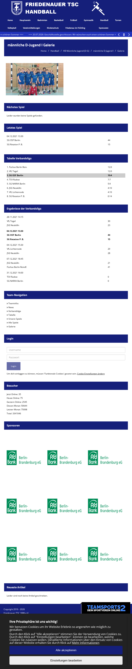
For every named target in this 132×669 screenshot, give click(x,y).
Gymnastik (88, 20)
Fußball (73, 20)
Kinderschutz (53, 27)
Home (10, 20)
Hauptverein (25, 20)
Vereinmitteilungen (31, 27)
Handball (104, 20)
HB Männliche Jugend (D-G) (76, 50)
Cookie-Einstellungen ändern (91, 373)
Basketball (58, 20)
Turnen (118, 20)
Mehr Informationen (85, 643)
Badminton (42, 20)
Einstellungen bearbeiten (66, 660)
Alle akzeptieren (66, 650)
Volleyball (12, 27)
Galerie (120, 50)
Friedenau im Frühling (75, 27)
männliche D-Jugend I (103, 50)
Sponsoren (103, 27)
